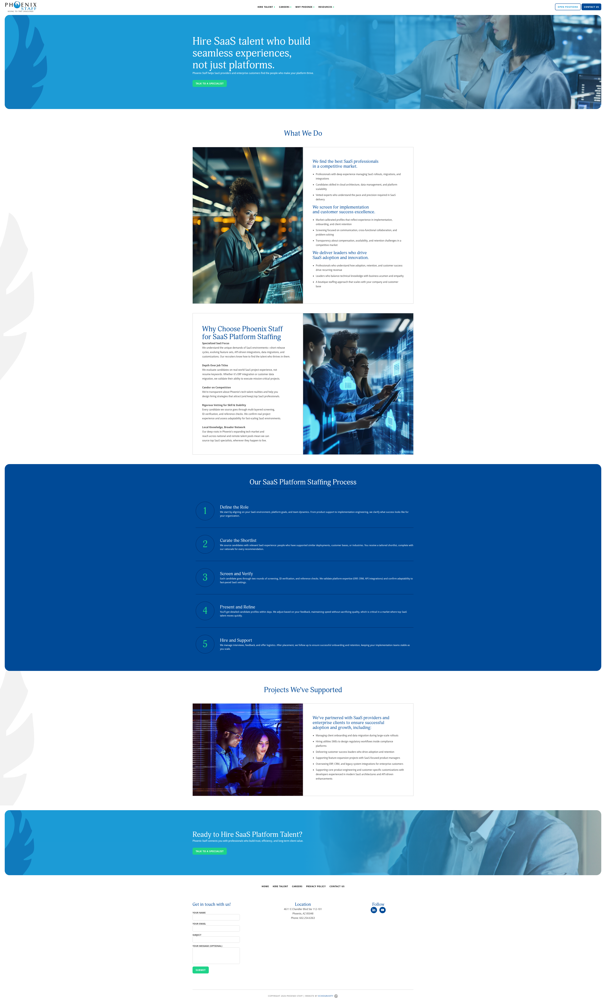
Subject (197, 935)
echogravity (325, 995)
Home (265, 886)
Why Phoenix (303, 7)
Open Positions (568, 6)
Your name (199, 912)
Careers (284, 7)
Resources (325, 7)
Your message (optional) (207, 946)
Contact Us (591, 6)
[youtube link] (382, 910)
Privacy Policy (316, 886)
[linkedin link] (375, 910)
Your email (199, 923)
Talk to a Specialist (210, 83)
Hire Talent (265, 7)
